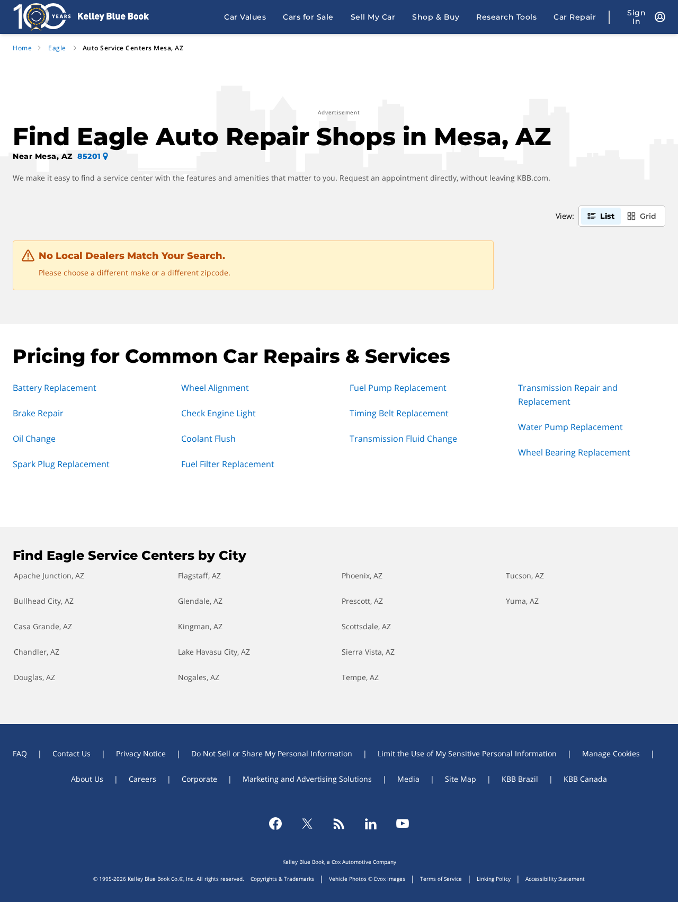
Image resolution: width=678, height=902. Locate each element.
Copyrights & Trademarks (282, 878)
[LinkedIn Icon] (370, 823)
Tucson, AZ (525, 575)
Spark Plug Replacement (61, 464)
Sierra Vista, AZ (368, 652)
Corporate (199, 779)
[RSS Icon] (339, 823)
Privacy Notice (141, 753)
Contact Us (71, 753)
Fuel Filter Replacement (227, 464)
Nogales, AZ (198, 677)
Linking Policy (494, 878)
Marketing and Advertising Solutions (307, 779)
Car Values (245, 17)
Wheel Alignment (215, 388)
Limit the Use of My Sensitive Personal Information (467, 753)
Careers (142, 779)
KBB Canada (585, 779)
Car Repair (575, 17)
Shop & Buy (435, 17)
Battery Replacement (54, 388)
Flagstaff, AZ (199, 575)
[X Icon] (307, 823)
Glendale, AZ (200, 601)
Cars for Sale (308, 17)
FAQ (20, 753)
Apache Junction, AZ (49, 575)
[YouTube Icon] (402, 823)
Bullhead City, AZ (44, 601)
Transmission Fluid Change (403, 438)
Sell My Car (373, 17)
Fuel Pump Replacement (398, 388)
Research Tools (506, 17)
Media (408, 779)
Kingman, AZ (200, 626)
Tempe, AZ (360, 677)
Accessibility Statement (555, 878)
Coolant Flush (208, 438)
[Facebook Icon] (275, 823)
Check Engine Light (218, 413)
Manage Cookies (611, 753)
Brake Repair (38, 413)
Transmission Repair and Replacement (568, 394)
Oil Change (34, 438)
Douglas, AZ (34, 677)
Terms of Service (441, 878)
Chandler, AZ (36, 652)
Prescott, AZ (362, 601)
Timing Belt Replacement (399, 413)
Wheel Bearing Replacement (574, 452)
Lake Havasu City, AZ (214, 652)
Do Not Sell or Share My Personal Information (271, 753)
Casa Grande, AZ (43, 626)
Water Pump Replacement (570, 427)
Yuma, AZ (522, 601)
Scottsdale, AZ (366, 626)
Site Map (460, 779)
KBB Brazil (520, 779)
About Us (87, 779)
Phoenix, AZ (362, 575)
